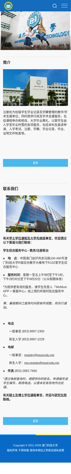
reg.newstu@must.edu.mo (41, 362)
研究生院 (61, 395)
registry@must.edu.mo (39, 355)
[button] (23, 46)
